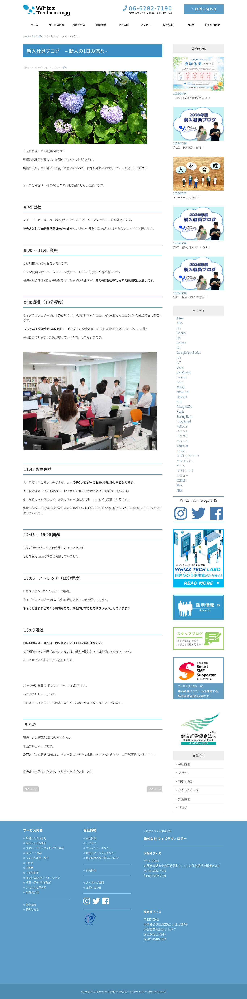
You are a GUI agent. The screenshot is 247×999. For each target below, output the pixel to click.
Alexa (180, 318)
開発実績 (101, 25)
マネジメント (185, 470)
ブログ (190, 25)
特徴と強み (79, 25)
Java (180, 367)
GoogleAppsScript (189, 352)
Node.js (182, 396)
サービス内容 (56, 25)
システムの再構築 (36, 887)
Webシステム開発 (36, 843)
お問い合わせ (205, 9)
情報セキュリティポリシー (101, 853)
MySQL (181, 387)
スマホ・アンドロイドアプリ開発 (45, 848)
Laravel (181, 377)
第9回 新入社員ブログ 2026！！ (191, 247)
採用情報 (168, 25)
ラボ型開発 (32, 872)
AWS (180, 323)
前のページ (31, 789)
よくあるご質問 (188, 790)
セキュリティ (185, 460)
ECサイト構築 (34, 853)
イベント (182, 431)
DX (178, 338)
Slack (180, 411)
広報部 (181, 480)
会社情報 (123, 25)
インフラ (182, 436)
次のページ (155, 789)
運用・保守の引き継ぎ (38, 882)
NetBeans (183, 392)
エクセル (182, 441)
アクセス (146, 25)
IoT (179, 362)
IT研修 (29, 862)
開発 (180, 490)
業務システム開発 (36, 838)
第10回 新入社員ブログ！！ (188, 147)
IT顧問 (29, 867)
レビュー (182, 475)
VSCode (182, 426)
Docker (181, 333)
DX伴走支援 (32, 892)
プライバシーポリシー (98, 848)
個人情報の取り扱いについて (102, 858)
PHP (179, 401)
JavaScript (184, 372)
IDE (179, 357)
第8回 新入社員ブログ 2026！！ (190, 297)
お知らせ (182, 446)
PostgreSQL (184, 406)
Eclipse (181, 342)
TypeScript (184, 421)
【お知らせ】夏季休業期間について (192, 97)
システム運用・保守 (37, 858)
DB (179, 328)
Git (179, 347)
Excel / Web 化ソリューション (43, 877)
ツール (181, 465)
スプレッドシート (188, 455)
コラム (181, 451)
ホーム (34, 25)
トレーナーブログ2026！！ (187, 197)
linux (180, 382)
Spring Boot (185, 416)
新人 (65, 67)
